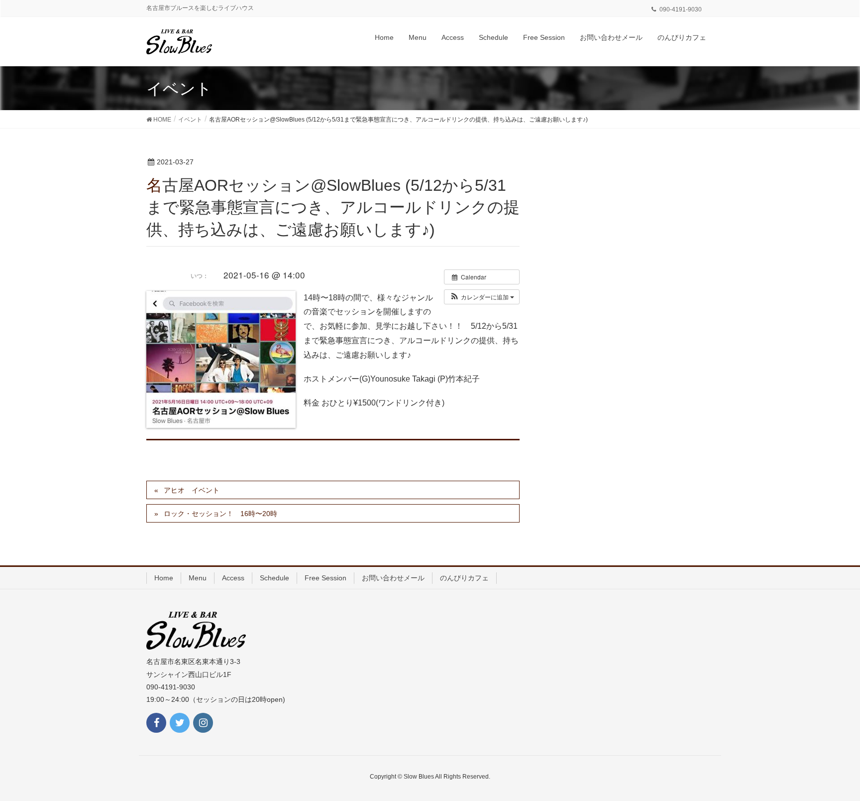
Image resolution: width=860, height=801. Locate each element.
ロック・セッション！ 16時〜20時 (220, 514)
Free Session (325, 578)
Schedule (274, 578)
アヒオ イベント (191, 490)
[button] (481, 297)
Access (233, 578)
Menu (198, 578)
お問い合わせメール (393, 578)
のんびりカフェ (464, 578)
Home (163, 578)
